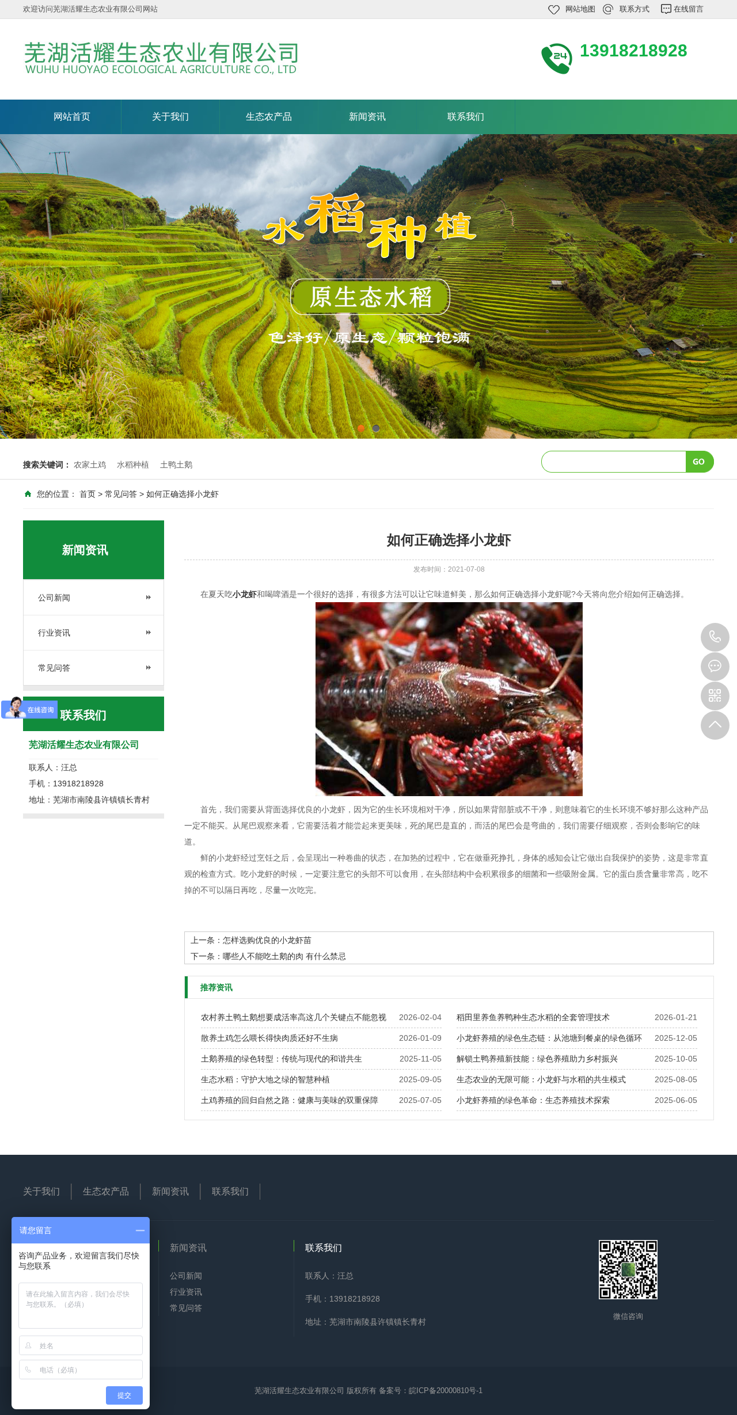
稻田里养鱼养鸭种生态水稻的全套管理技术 (533, 1017)
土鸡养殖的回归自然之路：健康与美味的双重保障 (289, 1100)
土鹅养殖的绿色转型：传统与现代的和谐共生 (281, 1058)
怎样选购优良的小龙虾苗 (267, 940)
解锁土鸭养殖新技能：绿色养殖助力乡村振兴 (537, 1058)
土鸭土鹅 (176, 464)
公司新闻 (54, 597)
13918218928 (715, 637)
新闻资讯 (367, 116)
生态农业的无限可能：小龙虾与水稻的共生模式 (541, 1079)
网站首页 (72, 116)
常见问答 (121, 494)
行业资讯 (54, 632)
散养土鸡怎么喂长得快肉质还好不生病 (269, 1038)
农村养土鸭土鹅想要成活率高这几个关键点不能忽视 (293, 1017)
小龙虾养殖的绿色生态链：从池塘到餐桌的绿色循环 (549, 1038)
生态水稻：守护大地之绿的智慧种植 (265, 1079)
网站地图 (580, 9)
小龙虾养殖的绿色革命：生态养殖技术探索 (533, 1100)
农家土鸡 (90, 464)
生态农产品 (269, 116)
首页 (87, 494)
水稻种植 (133, 464)
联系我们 (465, 116)
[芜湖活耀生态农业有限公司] (178, 58)
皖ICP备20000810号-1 (446, 1390)
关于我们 (170, 116)
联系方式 (634, 9)
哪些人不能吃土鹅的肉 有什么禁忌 (284, 956)
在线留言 (689, 9)
